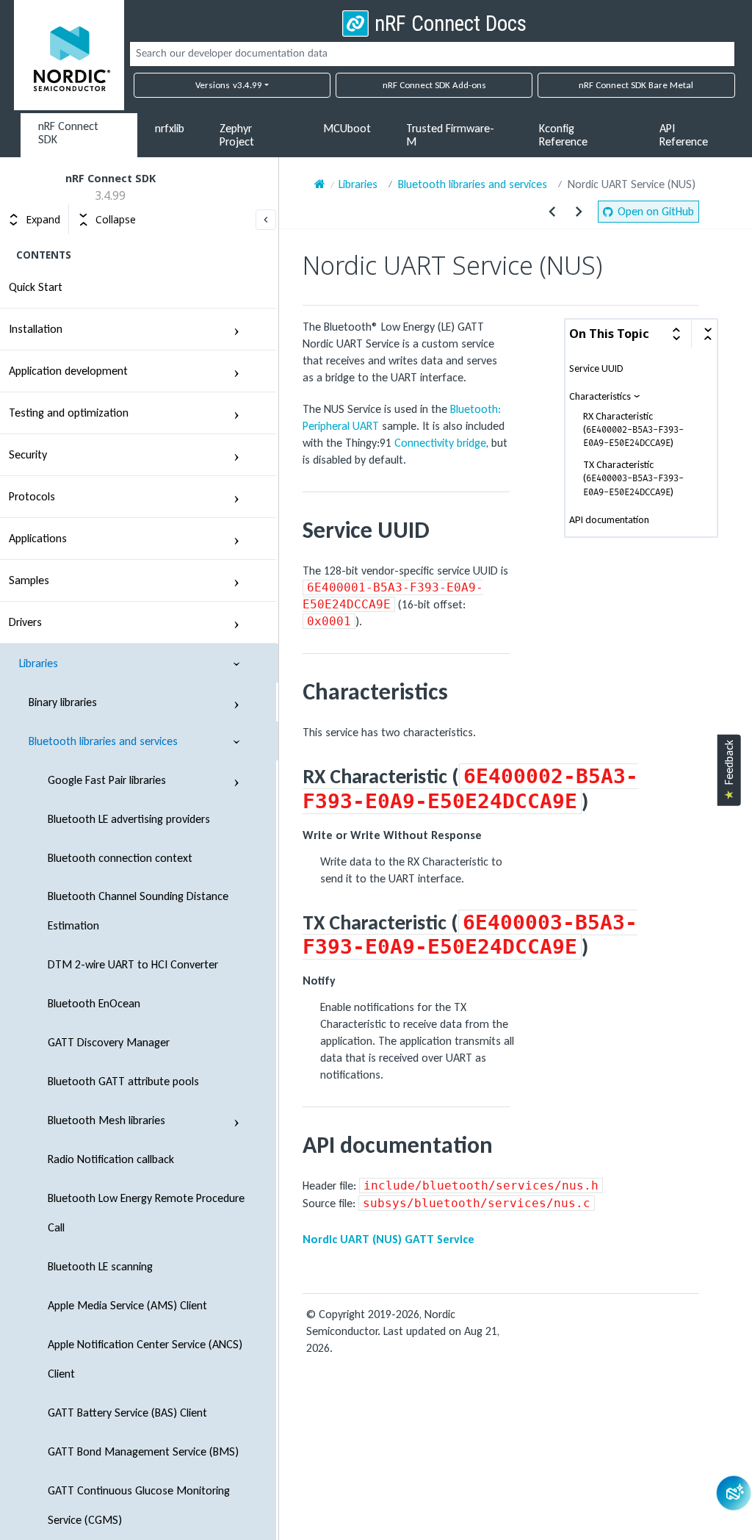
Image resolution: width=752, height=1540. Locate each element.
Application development (68, 371)
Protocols (32, 496)
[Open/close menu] (236, 329)
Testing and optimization (69, 413)
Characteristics (600, 396)
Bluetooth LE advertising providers (129, 819)
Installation (35, 329)
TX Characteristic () (633, 478)
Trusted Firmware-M (450, 134)
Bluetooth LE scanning (100, 1266)
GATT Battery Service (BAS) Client (127, 1413)
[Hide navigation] (266, 219)
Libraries (38, 663)
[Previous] (552, 211)
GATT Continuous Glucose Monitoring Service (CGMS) (139, 1505)
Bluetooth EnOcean (94, 1003)
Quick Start (35, 287)
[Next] (578, 211)
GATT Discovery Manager (109, 1042)
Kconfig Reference (563, 134)
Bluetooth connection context (120, 858)
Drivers (25, 622)
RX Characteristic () (633, 430)
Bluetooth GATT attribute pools (123, 1081)
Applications (38, 538)
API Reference (683, 134)
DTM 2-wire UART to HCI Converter (133, 964)
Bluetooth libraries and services (103, 741)
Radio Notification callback (111, 1159)
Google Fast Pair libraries (107, 780)
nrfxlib (169, 128)
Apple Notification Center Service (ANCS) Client (145, 1359)
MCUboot (347, 128)
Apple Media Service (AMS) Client (127, 1305)
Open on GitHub (656, 211)
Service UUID (596, 369)
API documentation (609, 520)
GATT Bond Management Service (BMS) (143, 1451)
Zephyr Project (237, 134)
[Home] (319, 184)
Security (28, 454)
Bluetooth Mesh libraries (106, 1120)
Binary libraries (63, 702)
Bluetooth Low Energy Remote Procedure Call (146, 1212)
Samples (29, 580)
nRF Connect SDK (68, 132)
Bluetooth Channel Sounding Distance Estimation (138, 910)
